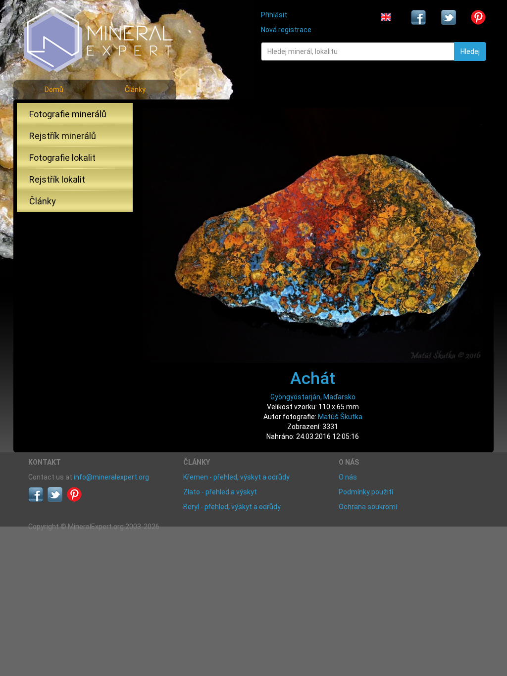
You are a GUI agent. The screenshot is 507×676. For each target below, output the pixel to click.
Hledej (470, 51)
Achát (312, 378)
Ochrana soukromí (368, 507)
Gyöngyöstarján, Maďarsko (312, 397)
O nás (348, 477)
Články (135, 90)
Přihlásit (274, 15)
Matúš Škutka (340, 417)
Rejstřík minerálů (62, 136)
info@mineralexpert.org (111, 477)
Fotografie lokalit (62, 157)
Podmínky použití (366, 492)
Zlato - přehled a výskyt (220, 492)
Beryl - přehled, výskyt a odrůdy (232, 507)
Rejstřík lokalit (57, 179)
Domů (54, 90)
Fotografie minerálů (67, 114)
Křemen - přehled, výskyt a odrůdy (236, 477)
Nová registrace (286, 30)
